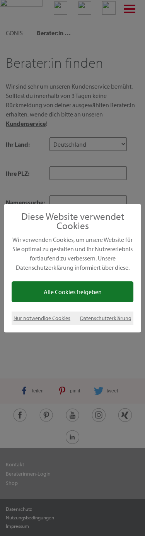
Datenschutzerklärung (105, 318)
